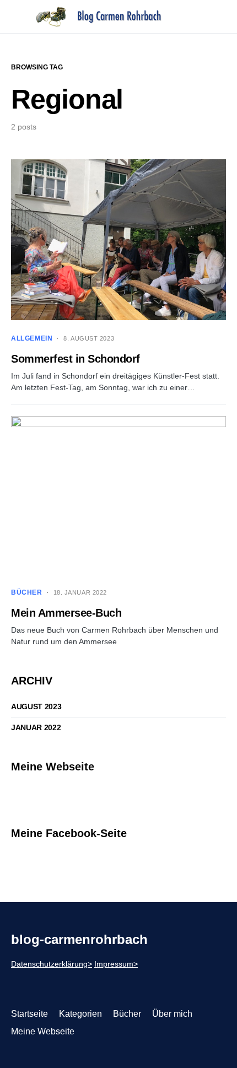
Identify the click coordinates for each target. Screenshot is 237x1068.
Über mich (172, 1013)
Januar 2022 (36, 727)
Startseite (29, 1013)
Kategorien (80, 1013)
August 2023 (36, 706)
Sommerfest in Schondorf (75, 359)
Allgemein (31, 338)
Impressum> (116, 963)
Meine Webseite (42, 1031)
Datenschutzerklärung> (51, 963)
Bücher (26, 592)
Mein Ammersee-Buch (66, 613)
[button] (14, 16)
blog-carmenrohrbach (79, 939)
